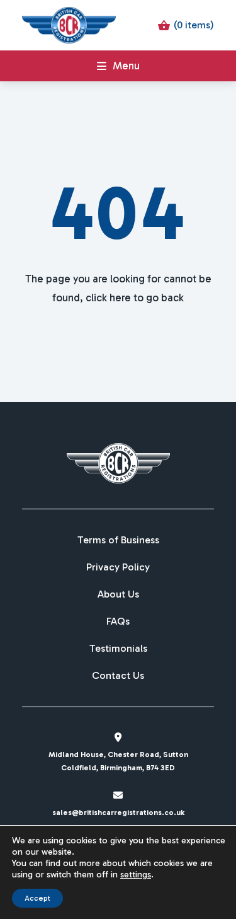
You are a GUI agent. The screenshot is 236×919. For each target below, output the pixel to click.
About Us (118, 594)
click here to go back (135, 297)
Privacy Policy (118, 567)
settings (135, 874)
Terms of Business (118, 540)
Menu (126, 65)
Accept (37, 898)
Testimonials (118, 648)
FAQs (118, 621)
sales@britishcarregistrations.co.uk (118, 812)
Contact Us (118, 675)
